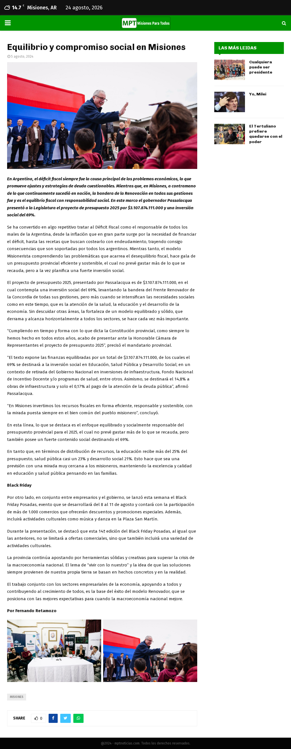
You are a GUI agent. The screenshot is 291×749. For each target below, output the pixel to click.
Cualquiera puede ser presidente (260, 67)
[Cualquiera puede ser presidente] (229, 70)
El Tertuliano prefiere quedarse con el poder (265, 134)
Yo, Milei (257, 94)
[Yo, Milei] (229, 102)
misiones (16, 697)
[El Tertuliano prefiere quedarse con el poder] (229, 134)
